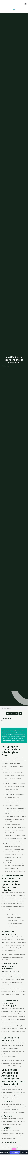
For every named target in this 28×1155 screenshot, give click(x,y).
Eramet (3, 1130)
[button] (25, 4)
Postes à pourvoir (15, 1152)
